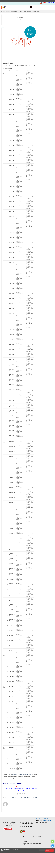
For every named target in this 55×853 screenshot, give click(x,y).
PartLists (13, 797)
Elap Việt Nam (35, 797)
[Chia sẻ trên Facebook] (17, 794)
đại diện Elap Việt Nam (23, 797)
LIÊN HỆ (38, 11)
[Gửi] (31, 7)
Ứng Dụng (20, 11)
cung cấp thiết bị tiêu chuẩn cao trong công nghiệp (21, 774)
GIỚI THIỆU (3, 11)
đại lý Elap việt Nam (30, 797)
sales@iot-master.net (49, 3)
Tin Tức (24, 11)
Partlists (34, 11)
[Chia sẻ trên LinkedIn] (24, 794)
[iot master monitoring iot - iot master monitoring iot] (6, 7)
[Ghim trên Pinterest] (22, 794)
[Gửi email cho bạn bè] (21, 794)
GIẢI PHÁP (29, 11)
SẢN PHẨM (8, 11)
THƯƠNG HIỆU (14, 11)
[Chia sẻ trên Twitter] (19, 794)
